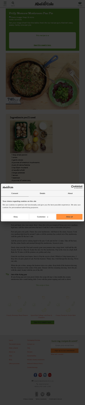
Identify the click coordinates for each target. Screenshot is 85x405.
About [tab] (70, 193)
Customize (41, 217)
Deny (16, 217)
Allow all (69, 217)
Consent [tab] (14, 193)
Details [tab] (42, 193)
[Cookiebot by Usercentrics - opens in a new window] (72, 187)
